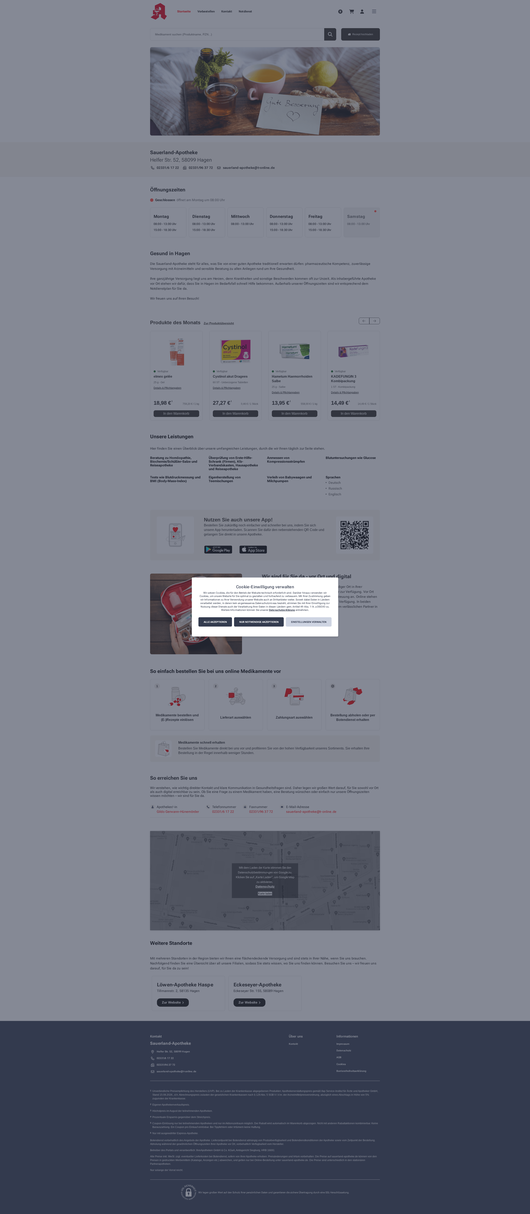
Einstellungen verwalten (308, 622)
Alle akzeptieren (215, 622)
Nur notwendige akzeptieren (259, 622)
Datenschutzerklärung (282, 610)
